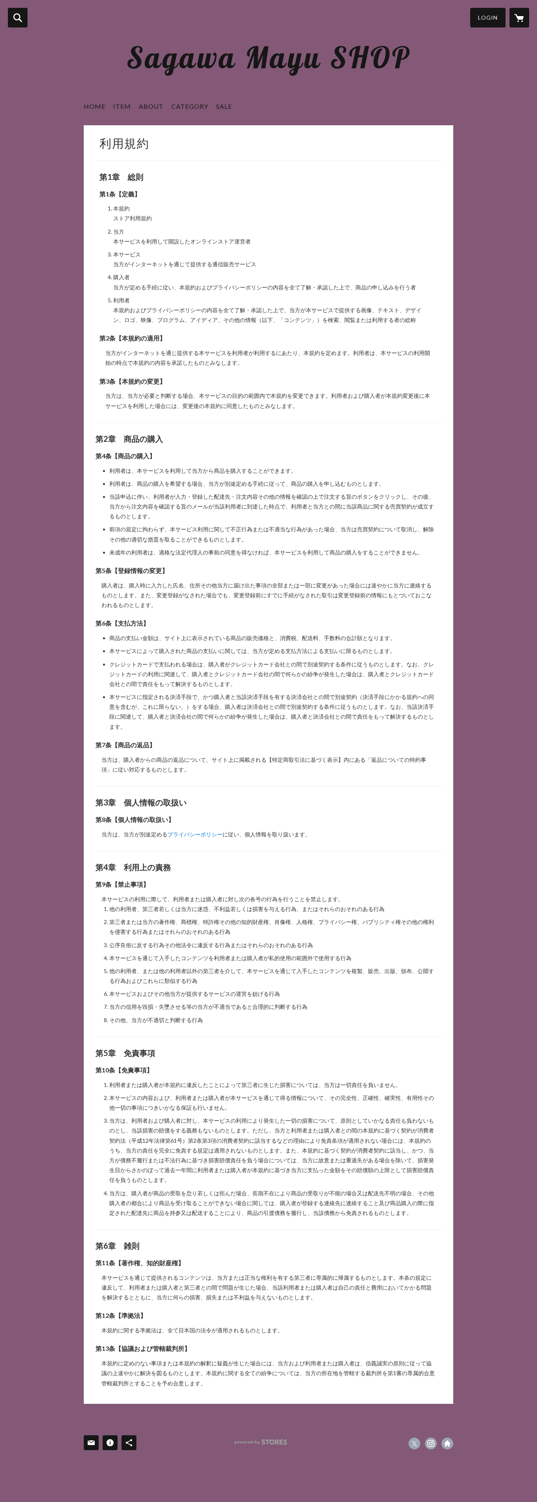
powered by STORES (261, 1442)
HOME (94, 106)
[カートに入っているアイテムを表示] (519, 17)
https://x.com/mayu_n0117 (414, 1443)
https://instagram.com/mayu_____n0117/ (431, 1443)
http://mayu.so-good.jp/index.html (447, 1443)
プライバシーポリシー (195, 834)
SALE (224, 106)
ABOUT (151, 106)
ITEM (122, 106)
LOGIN (488, 17)
